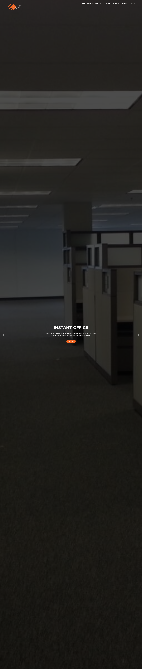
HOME (83, 3)
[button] (3, 334)
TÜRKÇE (132, 3)
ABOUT (89, 3)
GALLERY (107, 3)
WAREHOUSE (116, 3)
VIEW (71, 341)
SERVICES (98, 3)
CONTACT (125, 3)
